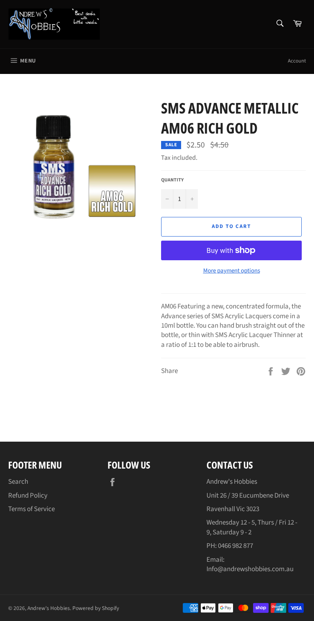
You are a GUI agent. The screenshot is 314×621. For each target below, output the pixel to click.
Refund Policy (27, 495)
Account (297, 61)
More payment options (231, 271)
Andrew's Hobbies (48, 608)
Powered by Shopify (95, 608)
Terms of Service (31, 509)
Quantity (172, 180)
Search (18, 482)
